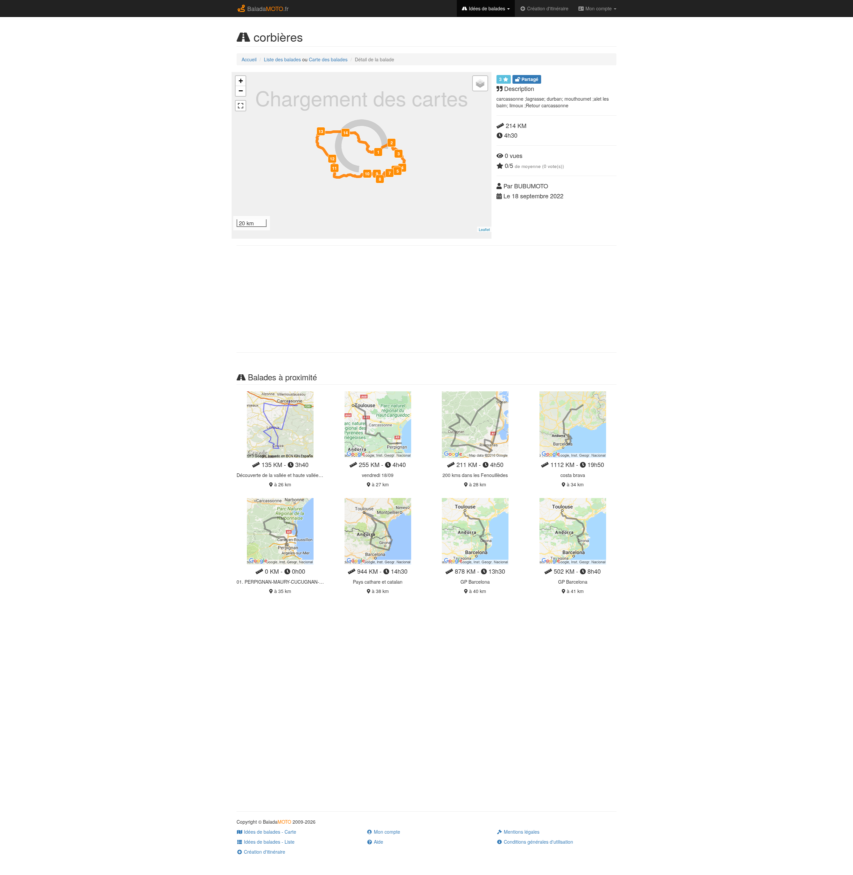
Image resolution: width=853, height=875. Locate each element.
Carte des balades (328, 59)
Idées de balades (486, 8)
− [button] (241, 91)
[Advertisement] (426, 299)
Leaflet (484, 229)
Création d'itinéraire (547, 8)
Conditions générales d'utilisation (537, 841)
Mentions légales (520, 831)
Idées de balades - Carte (269, 831)
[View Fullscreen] (241, 106)
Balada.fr (267, 8)
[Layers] (480, 83)
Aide (378, 841)
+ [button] (241, 81)
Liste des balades (282, 59)
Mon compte (598, 8)
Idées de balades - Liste (269, 841)
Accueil (249, 59)
